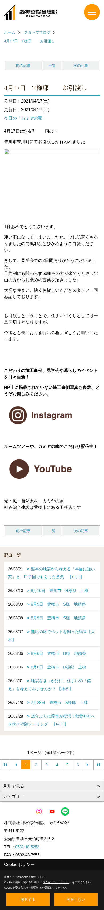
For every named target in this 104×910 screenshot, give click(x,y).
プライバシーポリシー (56, 882)
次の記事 (80, 65)
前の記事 (23, 65)
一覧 (52, 65)
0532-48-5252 (27, 847)
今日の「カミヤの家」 (25, 118)
